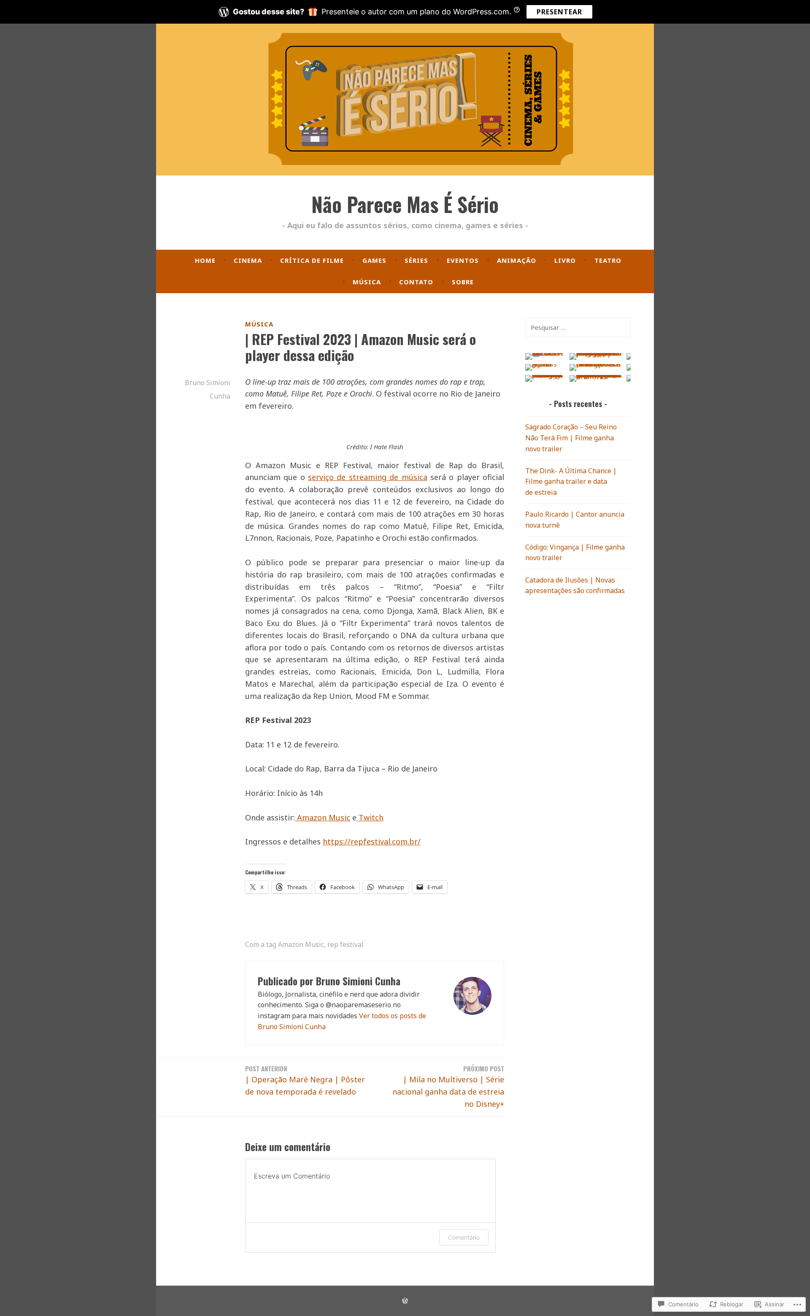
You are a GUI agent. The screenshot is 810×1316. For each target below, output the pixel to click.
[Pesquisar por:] (578, 327)
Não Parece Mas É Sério (405, 204)
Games (374, 260)
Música (367, 282)
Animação (516, 260)
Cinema (248, 260)
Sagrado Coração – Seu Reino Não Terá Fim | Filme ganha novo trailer (571, 437)
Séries (416, 260)
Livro (565, 260)
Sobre (463, 282)
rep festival (345, 944)
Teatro (607, 260)
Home (205, 260)
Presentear (559, 11)
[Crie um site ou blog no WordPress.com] (405, 1301)
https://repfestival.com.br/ (372, 841)
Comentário (464, 1237)
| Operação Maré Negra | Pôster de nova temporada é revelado (305, 1080)
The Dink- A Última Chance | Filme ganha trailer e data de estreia (571, 481)
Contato (416, 282)
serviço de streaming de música (367, 477)
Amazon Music (301, 944)
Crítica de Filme (312, 260)
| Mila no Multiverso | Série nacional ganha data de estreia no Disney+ (448, 1086)
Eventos (463, 260)
